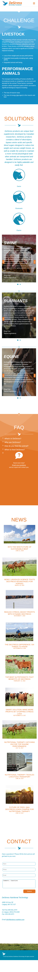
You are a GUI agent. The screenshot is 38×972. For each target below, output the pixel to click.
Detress (12, 3)
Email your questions (19, 465)
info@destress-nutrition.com (15, 919)
